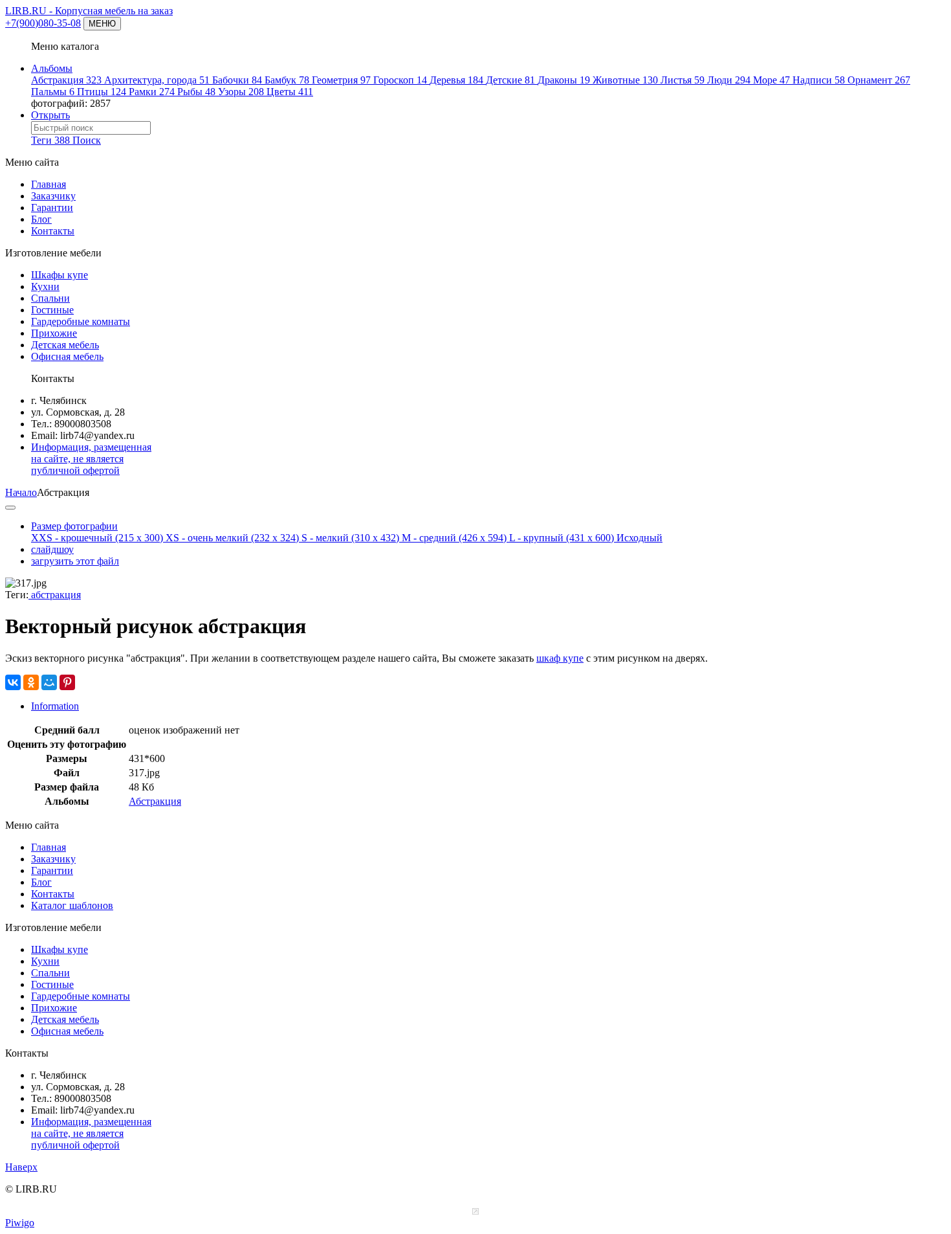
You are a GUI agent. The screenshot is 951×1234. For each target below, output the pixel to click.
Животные (625, 79)
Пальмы (52, 91)
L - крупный (561, 537)
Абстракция (66, 79)
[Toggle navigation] (10, 508)
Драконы (564, 79)
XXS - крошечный (97, 537)
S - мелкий (350, 537)
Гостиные (52, 309)
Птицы (101, 91)
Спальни (50, 298)
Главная (48, 184)
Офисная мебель (67, 356)
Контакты (52, 230)
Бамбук (287, 79)
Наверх (21, 1166)
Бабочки (237, 79)
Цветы (290, 91)
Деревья (456, 79)
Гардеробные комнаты (80, 321)
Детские (510, 79)
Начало (21, 492)
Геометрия (341, 79)
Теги (50, 140)
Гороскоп (400, 79)
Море (771, 79)
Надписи (818, 79)
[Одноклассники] (31, 682)
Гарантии (52, 207)
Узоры (241, 91)
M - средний (454, 537)
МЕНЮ (102, 23)
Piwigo (19, 1222)
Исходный (639, 537)
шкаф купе (560, 658)
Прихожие (54, 333)
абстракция (54, 594)
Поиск (86, 140)
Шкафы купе (59, 274)
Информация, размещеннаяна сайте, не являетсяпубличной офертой (91, 459)
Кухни (45, 286)
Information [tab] (55, 706)
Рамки (152, 91)
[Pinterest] (67, 682)
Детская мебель (65, 344)
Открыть (50, 114)
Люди (728, 79)
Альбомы (51, 68)
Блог (41, 219)
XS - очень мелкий (232, 537)
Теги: (16, 594)
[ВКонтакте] (13, 682)
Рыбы (196, 91)
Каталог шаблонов (72, 905)
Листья (683, 79)
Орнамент (878, 79)
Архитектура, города (157, 79)
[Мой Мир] (49, 682)
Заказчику (53, 195)
